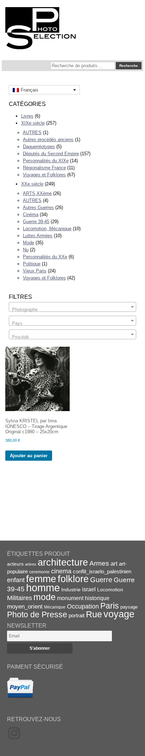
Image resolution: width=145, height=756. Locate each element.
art (114, 563)
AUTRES (32, 132)
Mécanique (54, 607)
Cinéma (30, 214)
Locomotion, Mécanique (47, 228)
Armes (99, 563)
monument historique (83, 598)
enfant (16, 580)
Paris (109, 605)
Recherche (128, 66)
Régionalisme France (44, 167)
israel (89, 589)
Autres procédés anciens (48, 139)
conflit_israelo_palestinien (102, 571)
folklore (73, 579)
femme (41, 578)
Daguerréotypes (39, 146)
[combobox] (72, 307)
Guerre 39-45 (36, 221)
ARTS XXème (37, 193)
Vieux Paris (34, 270)
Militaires (19, 597)
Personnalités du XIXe (46, 160)
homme (43, 587)
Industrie (71, 589)
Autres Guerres (38, 207)
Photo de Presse (37, 614)
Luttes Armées (37, 235)
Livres (27, 116)
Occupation (83, 606)
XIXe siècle (33, 123)
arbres (30, 564)
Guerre (101, 580)
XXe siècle (32, 184)
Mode (28, 242)
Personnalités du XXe (45, 256)
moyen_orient (25, 606)
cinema (61, 571)
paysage (129, 607)
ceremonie (39, 571)
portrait (76, 615)
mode (44, 597)
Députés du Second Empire (51, 153)
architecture (63, 562)
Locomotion (110, 589)
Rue (94, 614)
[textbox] (72, 309)
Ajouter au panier (29, 455)
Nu (26, 249)
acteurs (15, 564)
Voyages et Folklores (44, 174)
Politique (31, 263)
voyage (118, 614)
